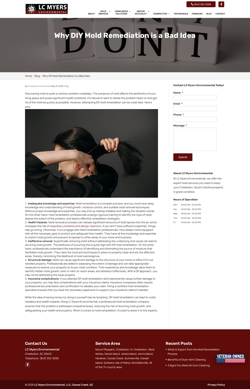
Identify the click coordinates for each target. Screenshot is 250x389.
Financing (197, 14)
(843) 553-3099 (202, 4)
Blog (209, 14)
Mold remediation (86, 203)
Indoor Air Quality (141, 12)
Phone (178, 114)
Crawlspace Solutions (121, 12)
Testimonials (181, 14)
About (91, 14)
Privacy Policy (216, 384)
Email (177, 103)
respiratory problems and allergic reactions (75, 226)
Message (180, 125)
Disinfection (160, 14)
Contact (220, 14)
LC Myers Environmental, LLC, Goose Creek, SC (63, 384)
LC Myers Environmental (39, 86)
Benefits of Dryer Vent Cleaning (187, 359)
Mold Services (103, 12)
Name (178, 92)
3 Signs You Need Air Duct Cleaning (189, 365)
